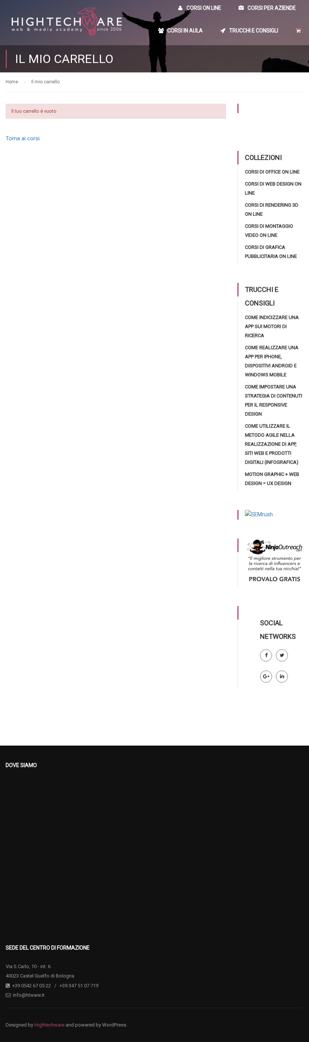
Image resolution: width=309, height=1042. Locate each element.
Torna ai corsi (23, 138)
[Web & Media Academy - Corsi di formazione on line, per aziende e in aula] (66, 23)
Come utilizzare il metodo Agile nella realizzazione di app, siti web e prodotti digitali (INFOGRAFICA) (271, 444)
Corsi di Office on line (272, 172)
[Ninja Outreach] (274, 562)
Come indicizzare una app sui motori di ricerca (272, 326)
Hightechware (49, 1025)
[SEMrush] (259, 514)
